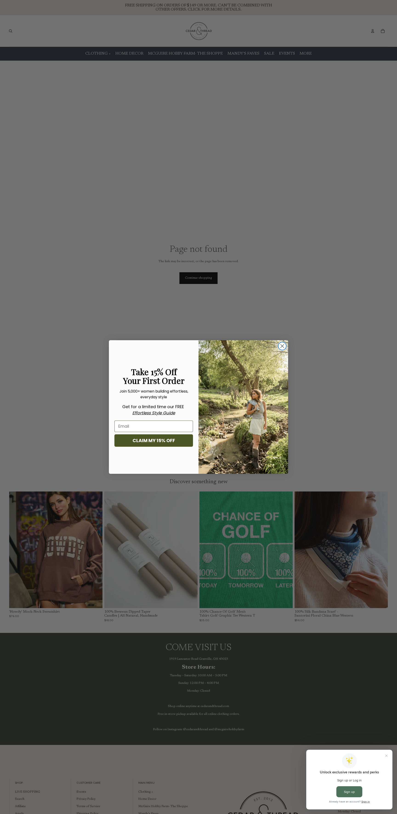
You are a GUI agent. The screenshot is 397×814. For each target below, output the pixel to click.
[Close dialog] (282, 346)
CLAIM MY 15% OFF (154, 440)
